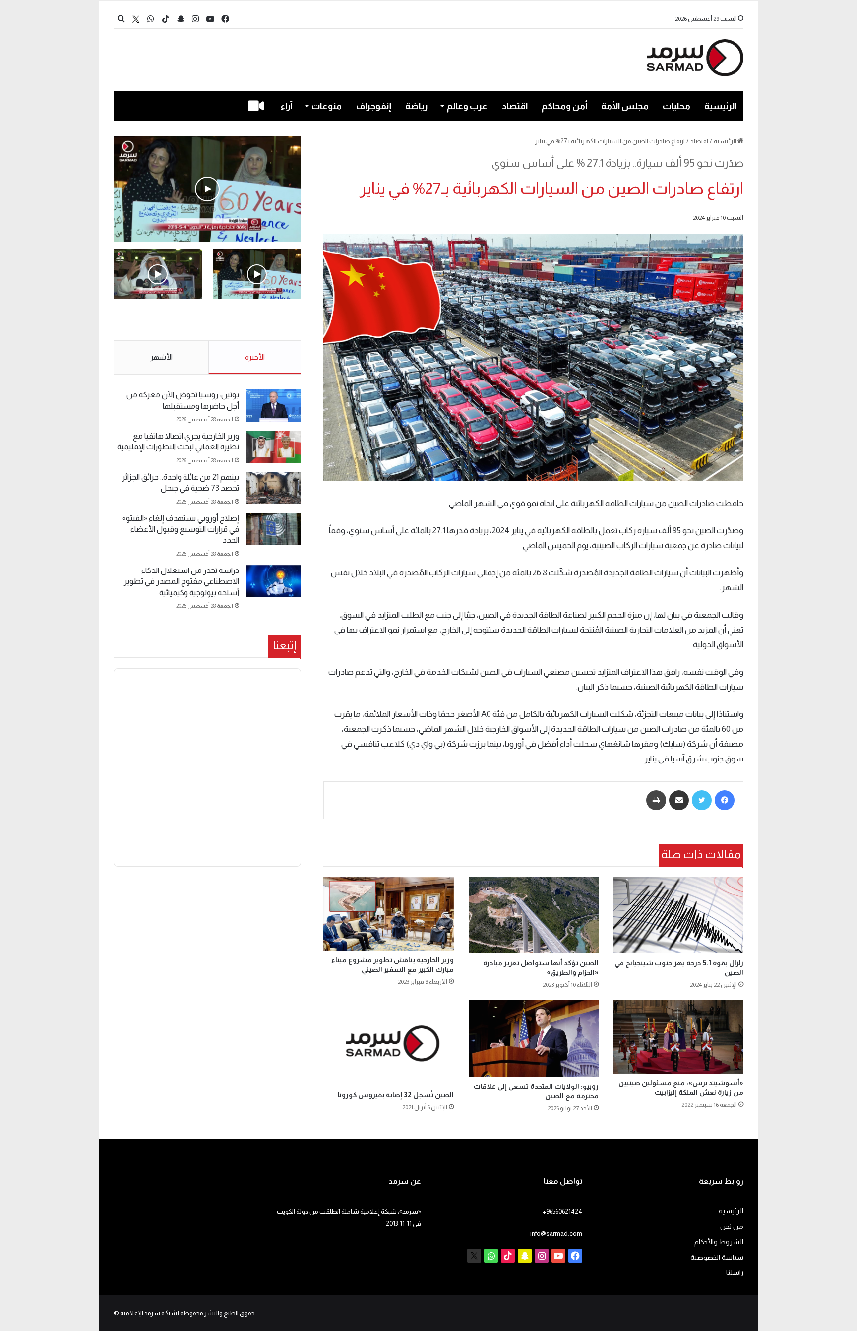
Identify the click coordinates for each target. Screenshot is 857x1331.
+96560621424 (562, 1211)
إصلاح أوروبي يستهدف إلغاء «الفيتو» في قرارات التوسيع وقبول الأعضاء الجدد (180, 529)
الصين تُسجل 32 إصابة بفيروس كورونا (396, 1095)
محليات (676, 106)
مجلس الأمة (625, 106)
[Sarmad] (695, 57)
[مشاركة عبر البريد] (679, 800)
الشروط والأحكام (718, 1242)
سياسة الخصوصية (716, 1257)
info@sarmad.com (556, 1233)
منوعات (326, 106)
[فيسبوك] (725, 800)
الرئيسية (720, 106)
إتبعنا (284, 645)
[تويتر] (702, 800)
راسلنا (734, 1272)
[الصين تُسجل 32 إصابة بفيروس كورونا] (388, 1042)
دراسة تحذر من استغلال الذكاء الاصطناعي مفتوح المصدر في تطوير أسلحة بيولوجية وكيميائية (181, 581)
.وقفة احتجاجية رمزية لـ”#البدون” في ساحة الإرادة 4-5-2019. (258, 320)
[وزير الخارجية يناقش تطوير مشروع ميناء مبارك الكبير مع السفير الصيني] (388, 914)
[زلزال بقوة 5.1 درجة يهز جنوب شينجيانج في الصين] (678, 915)
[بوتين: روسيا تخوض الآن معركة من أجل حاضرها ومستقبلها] (273, 405)
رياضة (416, 106)
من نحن (731, 1226)
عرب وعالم (467, 106)
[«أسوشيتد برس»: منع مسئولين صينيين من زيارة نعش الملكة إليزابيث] (678, 1037)
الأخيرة (255, 357)
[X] (135, 19)
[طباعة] (656, 800)
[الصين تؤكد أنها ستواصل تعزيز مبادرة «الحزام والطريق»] (534, 915)
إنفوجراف (373, 106)
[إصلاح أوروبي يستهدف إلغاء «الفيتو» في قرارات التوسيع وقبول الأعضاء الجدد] (273, 529)
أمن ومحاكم (564, 106)
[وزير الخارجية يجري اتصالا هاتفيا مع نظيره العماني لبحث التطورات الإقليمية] (273, 447)
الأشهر (161, 357)
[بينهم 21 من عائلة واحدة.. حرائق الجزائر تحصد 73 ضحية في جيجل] (273, 488)
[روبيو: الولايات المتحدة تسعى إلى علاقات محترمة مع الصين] (534, 1038)
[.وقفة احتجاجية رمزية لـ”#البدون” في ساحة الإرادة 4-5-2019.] (207, 189)
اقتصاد (515, 106)
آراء (286, 106)
